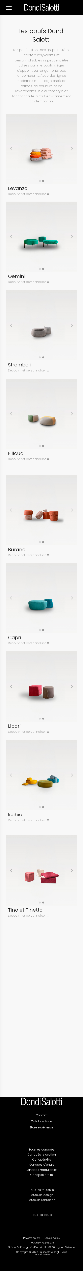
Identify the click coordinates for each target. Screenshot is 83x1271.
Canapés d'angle (41, 1165)
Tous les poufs (41, 1215)
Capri (14, 637)
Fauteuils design (41, 1195)
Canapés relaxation (41, 1155)
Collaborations (41, 1121)
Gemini (16, 276)
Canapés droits (41, 1175)
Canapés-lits (41, 1160)
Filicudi (16, 453)
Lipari (14, 726)
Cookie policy (52, 1238)
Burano (16, 549)
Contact (42, 1115)
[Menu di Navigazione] (9, 8)
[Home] (41, 1101)
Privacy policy (31, 1238)
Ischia (15, 814)
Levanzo (17, 188)
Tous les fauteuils (41, 1190)
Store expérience (42, 1127)
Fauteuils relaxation (41, 1200)
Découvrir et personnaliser (27, 194)
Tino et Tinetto (25, 910)
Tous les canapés (41, 1150)
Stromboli (19, 364)
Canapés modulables (41, 1170)
